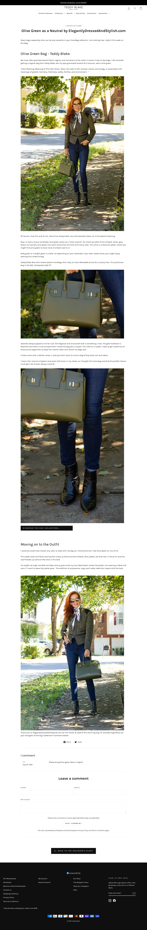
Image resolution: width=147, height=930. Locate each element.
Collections (59, 13)
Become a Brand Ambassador (14, 886)
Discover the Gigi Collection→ (41, 528)
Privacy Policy (83, 830)
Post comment (73, 823)
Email (77, 787)
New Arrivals (80, 13)
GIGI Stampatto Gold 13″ (40, 265)
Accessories (103, 13)
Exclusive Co (91, 13)
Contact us (7, 890)
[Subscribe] (134, 893)
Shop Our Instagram (81, 886)
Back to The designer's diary (75, 851)
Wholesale (7, 882)
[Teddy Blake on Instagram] (110, 900)
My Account (42, 878)
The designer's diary (80, 882)
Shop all (69, 13)
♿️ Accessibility (74, 873)
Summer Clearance (45, 13)
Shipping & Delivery (10, 894)
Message (25, 799)
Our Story (77, 878)
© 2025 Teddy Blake (73, 921)
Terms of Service (98, 830)
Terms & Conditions (10, 901)
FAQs (75, 890)
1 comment (69, 26)
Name (23, 787)
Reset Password (44, 882)
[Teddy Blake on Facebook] (114, 900)
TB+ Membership (9, 878)
